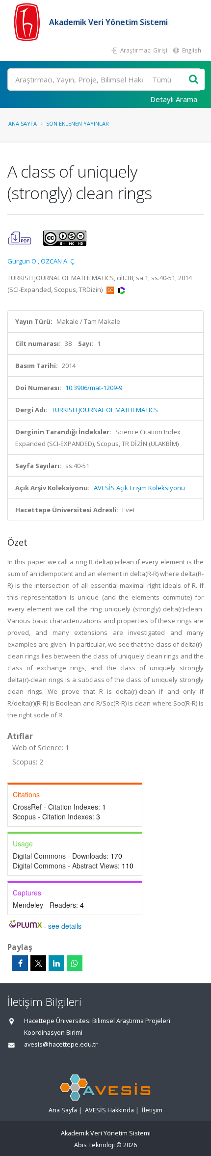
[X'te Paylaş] (38, 963)
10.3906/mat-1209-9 (93, 387)
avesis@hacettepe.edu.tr (61, 1044)
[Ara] (194, 80)
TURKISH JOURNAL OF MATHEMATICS (105, 409)
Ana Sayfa (22, 123)
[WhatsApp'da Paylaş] (74, 963)
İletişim (152, 1110)
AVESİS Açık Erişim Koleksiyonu (139, 487)
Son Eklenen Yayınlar (77, 123)
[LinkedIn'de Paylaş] (56, 963)
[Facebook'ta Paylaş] (20, 963)
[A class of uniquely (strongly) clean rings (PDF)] (20, 237)
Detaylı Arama (173, 99)
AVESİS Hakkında (109, 1110)
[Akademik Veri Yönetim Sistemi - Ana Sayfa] (28, 22)
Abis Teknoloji (94, 1145)
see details (64, 926)
